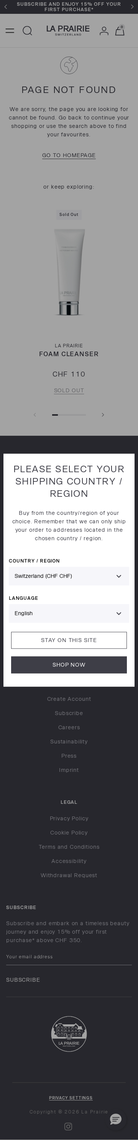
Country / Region (34, 560)
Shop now (69, 664)
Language (23, 598)
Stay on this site (69, 640)
